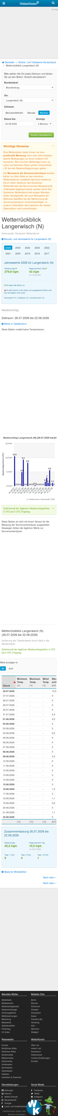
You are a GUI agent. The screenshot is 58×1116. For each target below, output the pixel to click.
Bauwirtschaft (10, 1099)
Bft (3, 668)
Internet (8, 1093)
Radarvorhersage (9, 1009)
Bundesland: (11, 82)
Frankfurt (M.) (37, 1019)
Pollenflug (6, 1028)
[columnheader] (9, 682)
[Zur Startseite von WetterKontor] (29, 2)
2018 (37, 253)
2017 (46, 253)
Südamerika (7, 1061)
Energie (8, 1103)
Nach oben (49, 877)
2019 (27, 253)
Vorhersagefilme (9, 1012)
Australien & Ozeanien (11, 1077)
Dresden (35, 1009)
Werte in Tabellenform (15, 323)
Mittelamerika (7, 1058)
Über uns (35, 1045)
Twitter (37, 1093)
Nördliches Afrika (9, 1048)
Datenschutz (36, 1054)
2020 (17, 253)
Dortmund (35, 1006)
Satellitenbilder (8, 1025)
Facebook (38, 1090)
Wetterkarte (7, 999)
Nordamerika (7, 1054)
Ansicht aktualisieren (41, 135)
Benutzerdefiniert (14, 112)
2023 (37, 247)
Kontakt (34, 1061)
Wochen (44, 112)
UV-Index (6, 1032)
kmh (11, 668)
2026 (8, 247)
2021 (8, 253)
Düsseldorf (36, 1012)
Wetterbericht (7, 1003)
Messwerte (6, 1022)
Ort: (6, 95)
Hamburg (35, 1022)
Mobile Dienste (11, 1096)
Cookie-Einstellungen (40, 1058)
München (35, 1028)
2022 (46, 247)
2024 (27, 247)
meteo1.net (36, 1048)
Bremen (34, 1003)
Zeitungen (9, 1090)
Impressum (36, 1051)
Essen (34, 1016)
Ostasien (5, 1074)
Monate (31, 112)
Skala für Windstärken (15, 871)
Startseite (9, 62)
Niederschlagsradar (10, 1006)
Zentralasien (7, 1067)
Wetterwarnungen (9, 1016)
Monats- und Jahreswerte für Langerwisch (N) (27, 239)
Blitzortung (6, 1019)
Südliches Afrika (9, 1051)
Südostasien (7, 1070)
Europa (5, 1045)
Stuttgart (34, 1032)
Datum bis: (10, 118)
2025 (17, 247)
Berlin (33, 999)
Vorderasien (7, 1064)
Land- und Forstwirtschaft (16, 1106)
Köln (33, 1025)
